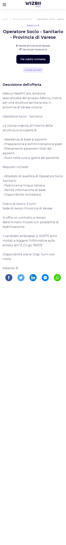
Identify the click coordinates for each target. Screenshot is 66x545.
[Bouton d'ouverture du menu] (4, 4)
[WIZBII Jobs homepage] (33, 4)
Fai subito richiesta (33, 59)
